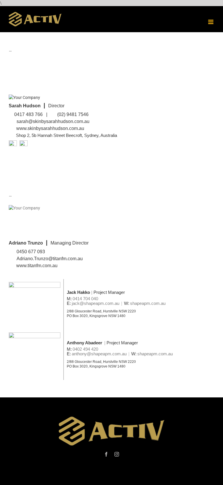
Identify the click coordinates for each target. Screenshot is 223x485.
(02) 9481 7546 (73, 114)
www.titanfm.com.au (37, 265)
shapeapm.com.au (148, 303)
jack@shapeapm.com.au (95, 303)
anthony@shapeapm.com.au (99, 353)
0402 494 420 (85, 349)
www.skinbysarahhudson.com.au (50, 128)
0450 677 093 (31, 251)
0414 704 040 (85, 298)
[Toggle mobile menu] (211, 22)
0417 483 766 (28, 114)
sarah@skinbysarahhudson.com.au (53, 121)
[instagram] (116, 454)
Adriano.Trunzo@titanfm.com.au (50, 258)
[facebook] (106, 454)
